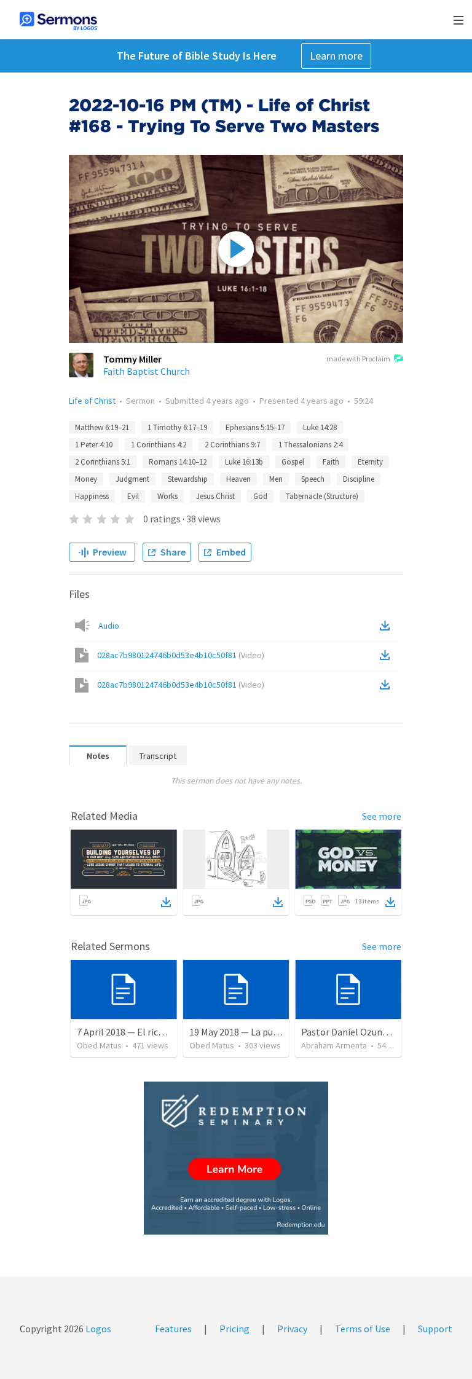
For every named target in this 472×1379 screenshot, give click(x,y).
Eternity (370, 462)
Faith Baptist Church (146, 371)
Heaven (238, 479)
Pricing (234, 1328)
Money (86, 479)
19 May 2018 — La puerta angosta (258, 1032)
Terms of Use (362, 1328)
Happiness (92, 496)
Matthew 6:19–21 (102, 427)
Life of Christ (92, 400)
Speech (312, 479)
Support (435, 1328)
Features (173, 1328)
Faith (331, 462)
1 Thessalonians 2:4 (310, 444)
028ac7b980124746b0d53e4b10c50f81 (180, 655)
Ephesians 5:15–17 (255, 427)
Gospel (292, 462)
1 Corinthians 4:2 (158, 444)
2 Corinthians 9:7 (232, 444)
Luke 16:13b (244, 462)
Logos (97, 1328)
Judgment (132, 479)
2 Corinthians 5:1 (102, 462)
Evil (133, 496)
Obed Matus (99, 1045)
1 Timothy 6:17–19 (177, 427)
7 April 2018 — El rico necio (132, 1032)
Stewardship (188, 479)
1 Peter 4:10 (93, 444)
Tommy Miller (132, 359)
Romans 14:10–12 (177, 462)
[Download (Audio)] (387, 625)
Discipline (358, 479)
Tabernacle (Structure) (322, 496)
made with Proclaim (358, 358)
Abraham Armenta (334, 1045)
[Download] (166, 902)
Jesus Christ (215, 496)
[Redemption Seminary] (236, 1158)
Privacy (292, 1328)
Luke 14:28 (320, 427)
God (260, 496)
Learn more (336, 56)
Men (276, 479)
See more (381, 816)
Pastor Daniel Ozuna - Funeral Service (379, 1032)
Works (167, 496)
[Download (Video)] (387, 655)
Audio (108, 625)
